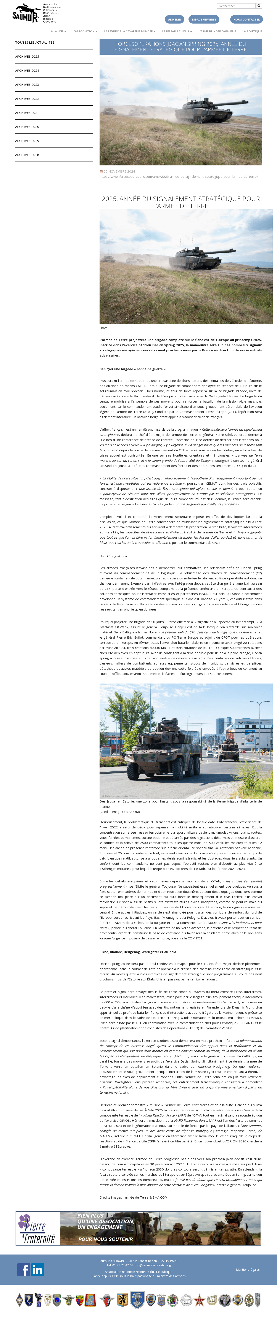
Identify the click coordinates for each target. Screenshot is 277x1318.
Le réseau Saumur (176, 31)
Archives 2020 (27, 126)
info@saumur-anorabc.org (152, 1265)
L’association (84, 31)
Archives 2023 (27, 84)
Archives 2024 (27, 70)
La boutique (252, 31)
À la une (57, 31)
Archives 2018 (27, 154)
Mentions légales (248, 1269)
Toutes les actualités (34, 42)
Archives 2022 (27, 98)
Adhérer (174, 19)
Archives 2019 (27, 140)
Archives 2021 (27, 112)
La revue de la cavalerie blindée (128, 31)
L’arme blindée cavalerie (217, 31)
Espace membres (204, 19)
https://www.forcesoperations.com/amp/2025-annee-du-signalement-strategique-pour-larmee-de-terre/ (179, 176)
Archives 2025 (27, 56)
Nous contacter (247, 19)
